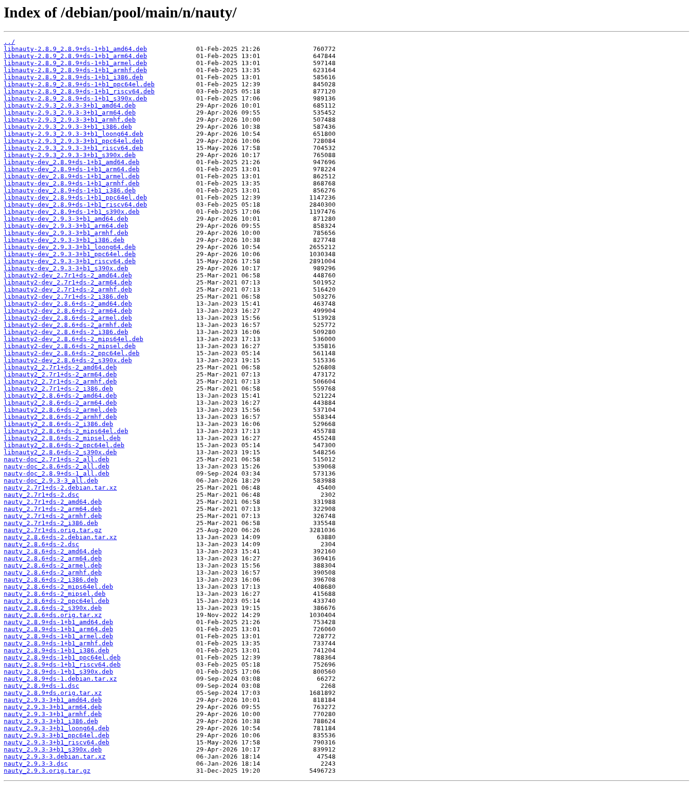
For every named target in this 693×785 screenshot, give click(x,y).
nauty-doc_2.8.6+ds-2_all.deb (56, 466)
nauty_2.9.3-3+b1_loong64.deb (56, 728)
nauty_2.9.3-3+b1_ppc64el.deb (56, 735)
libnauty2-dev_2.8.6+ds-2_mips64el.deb (73, 338)
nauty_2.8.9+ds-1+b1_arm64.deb (58, 629)
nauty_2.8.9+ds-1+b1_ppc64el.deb (62, 657)
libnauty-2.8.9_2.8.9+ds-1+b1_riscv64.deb (79, 91)
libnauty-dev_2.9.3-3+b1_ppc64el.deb (70, 254)
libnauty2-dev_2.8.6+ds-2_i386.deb (66, 331)
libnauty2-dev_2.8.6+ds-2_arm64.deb (68, 310)
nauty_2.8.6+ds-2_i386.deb (51, 579)
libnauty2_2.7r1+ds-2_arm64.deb (60, 374)
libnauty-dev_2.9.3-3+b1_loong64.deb (70, 247)
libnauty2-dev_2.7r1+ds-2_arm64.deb (68, 282)
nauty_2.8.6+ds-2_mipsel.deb (55, 593)
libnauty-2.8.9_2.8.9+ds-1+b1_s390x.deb (75, 98)
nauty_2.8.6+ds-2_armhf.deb (53, 572)
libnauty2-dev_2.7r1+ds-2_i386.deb (66, 296)
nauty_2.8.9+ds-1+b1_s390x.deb (58, 671)
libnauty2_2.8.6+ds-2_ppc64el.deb (64, 445)
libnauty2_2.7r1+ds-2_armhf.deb (60, 381)
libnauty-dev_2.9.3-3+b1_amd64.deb (66, 218)
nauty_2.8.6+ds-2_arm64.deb (53, 558)
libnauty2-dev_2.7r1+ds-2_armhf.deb (68, 289)
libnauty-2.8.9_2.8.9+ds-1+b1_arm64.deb (75, 55)
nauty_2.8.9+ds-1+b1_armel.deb (58, 636)
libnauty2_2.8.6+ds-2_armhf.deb (60, 416)
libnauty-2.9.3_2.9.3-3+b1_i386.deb (68, 126)
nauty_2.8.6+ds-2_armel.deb (53, 565)
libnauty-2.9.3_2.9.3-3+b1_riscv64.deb (73, 147)
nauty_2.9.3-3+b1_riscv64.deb (56, 742)
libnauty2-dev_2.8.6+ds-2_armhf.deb (68, 324)
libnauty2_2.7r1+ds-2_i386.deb (58, 388)
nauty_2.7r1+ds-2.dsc (41, 494)
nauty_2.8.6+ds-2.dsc (41, 544)
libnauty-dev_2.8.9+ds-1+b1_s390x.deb (72, 211)
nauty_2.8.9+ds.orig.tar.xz (53, 692)
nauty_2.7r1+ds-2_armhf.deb (53, 515)
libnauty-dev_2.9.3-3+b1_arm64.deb (66, 225)
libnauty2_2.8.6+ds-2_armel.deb (60, 409)
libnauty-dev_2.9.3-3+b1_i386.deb (64, 239)
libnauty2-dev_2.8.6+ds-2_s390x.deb (68, 360)
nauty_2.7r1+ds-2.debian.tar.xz (60, 487)
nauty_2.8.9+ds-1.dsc (41, 685)
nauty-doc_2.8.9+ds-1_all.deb (56, 473)
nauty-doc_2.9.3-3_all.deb (51, 480)
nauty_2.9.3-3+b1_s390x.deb (53, 749)
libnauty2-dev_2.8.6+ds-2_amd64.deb (68, 303)
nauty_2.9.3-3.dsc (36, 763)
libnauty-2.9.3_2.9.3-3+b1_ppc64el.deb (73, 140)
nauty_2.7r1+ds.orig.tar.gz (53, 530)
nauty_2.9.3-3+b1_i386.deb (51, 721)
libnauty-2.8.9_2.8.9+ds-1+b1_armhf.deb (75, 70)
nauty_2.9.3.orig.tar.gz (47, 770)
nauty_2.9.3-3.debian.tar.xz (55, 756)
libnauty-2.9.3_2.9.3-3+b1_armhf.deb (70, 119)
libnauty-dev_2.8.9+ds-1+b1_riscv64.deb (75, 204)
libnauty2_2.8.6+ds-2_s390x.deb (60, 452)
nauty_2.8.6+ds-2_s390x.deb (53, 607)
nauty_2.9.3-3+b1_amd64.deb (53, 699)
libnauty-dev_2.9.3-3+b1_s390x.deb (66, 268)
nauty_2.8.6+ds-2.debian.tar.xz (60, 537)
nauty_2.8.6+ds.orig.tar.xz (53, 614)
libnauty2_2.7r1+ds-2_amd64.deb (60, 367)
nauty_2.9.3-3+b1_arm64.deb (53, 706)
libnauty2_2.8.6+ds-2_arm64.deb (60, 402)
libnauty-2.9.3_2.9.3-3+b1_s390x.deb (70, 155)
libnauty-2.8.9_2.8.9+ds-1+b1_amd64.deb (75, 48)
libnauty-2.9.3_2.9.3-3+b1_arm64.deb (70, 112)
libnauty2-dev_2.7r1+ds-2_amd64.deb (68, 275)
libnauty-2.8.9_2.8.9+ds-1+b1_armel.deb (75, 63)
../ (9, 41)
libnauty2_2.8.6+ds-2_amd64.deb (60, 395)
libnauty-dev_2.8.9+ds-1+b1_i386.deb (70, 190)
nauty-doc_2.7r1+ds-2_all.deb (56, 459)
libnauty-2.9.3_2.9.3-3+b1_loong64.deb (73, 133)
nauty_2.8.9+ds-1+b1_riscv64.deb (62, 664)
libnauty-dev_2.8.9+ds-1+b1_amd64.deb (72, 162)
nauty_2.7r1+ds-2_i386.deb (51, 522)
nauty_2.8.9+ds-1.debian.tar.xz (60, 678)
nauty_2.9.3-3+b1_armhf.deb (53, 714)
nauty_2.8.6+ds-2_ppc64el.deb (56, 600)
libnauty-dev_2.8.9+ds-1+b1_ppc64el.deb (75, 197)
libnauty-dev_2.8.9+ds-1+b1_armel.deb (72, 176)
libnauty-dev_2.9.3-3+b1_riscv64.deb (70, 261)
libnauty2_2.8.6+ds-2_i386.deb (58, 423)
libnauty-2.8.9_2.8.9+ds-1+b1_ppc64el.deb (79, 84)
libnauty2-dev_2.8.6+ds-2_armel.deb (68, 317)
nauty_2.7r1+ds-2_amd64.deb (53, 501)
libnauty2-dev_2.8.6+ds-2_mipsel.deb (70, 346)
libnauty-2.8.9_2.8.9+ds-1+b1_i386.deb (73, 77)
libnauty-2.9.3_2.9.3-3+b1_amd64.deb (70, 105)
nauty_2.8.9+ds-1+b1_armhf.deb (58, 643)
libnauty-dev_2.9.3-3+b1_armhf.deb (66, 232)
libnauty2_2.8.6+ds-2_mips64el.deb (66, 430)
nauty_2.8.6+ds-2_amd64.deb (53, 551)
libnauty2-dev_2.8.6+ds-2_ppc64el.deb (72, 353)
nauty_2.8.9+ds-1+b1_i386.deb (56, 650)
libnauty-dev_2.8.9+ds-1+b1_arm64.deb (72, 169)
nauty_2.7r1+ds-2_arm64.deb (53, 508)
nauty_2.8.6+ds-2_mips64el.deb (58, 586)
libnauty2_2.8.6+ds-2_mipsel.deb (62, 438)
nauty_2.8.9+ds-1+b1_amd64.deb (58, 622)
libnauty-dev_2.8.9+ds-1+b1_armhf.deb (72, 183)
